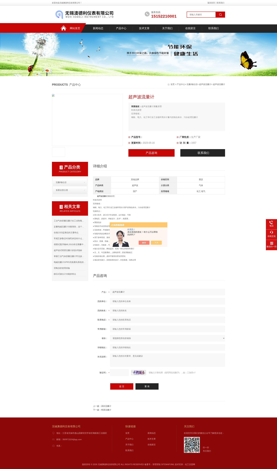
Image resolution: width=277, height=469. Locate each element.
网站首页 (75, 28)
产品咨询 (151, 152)
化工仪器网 (190, 464)
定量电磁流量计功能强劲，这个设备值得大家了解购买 (70, 226)
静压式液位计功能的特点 (65, 274)
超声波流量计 (205, 84)
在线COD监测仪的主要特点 (66, 232)
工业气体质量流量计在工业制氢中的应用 (70, 221)
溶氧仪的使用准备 (62, 268)
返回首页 (211, 3)
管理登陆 (156, 464)
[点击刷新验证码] (138, 372)
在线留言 (190, 28)
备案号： (148, 464)
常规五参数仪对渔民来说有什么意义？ (70, 238)
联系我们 (220, 3)
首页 (173, 84)
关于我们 (167, 28)
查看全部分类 (62, 190)
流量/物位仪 (192, 84)
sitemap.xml (167, 464)
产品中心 (121, 28)
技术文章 (144, 28)
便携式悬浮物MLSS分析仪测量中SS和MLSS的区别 (70, 244)
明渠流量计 (106, 410)
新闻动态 (98, 28)
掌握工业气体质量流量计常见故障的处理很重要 (70, 256)
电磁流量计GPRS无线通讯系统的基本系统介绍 (70, 262)
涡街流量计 (106, 406)
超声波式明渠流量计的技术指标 (68, 250)
